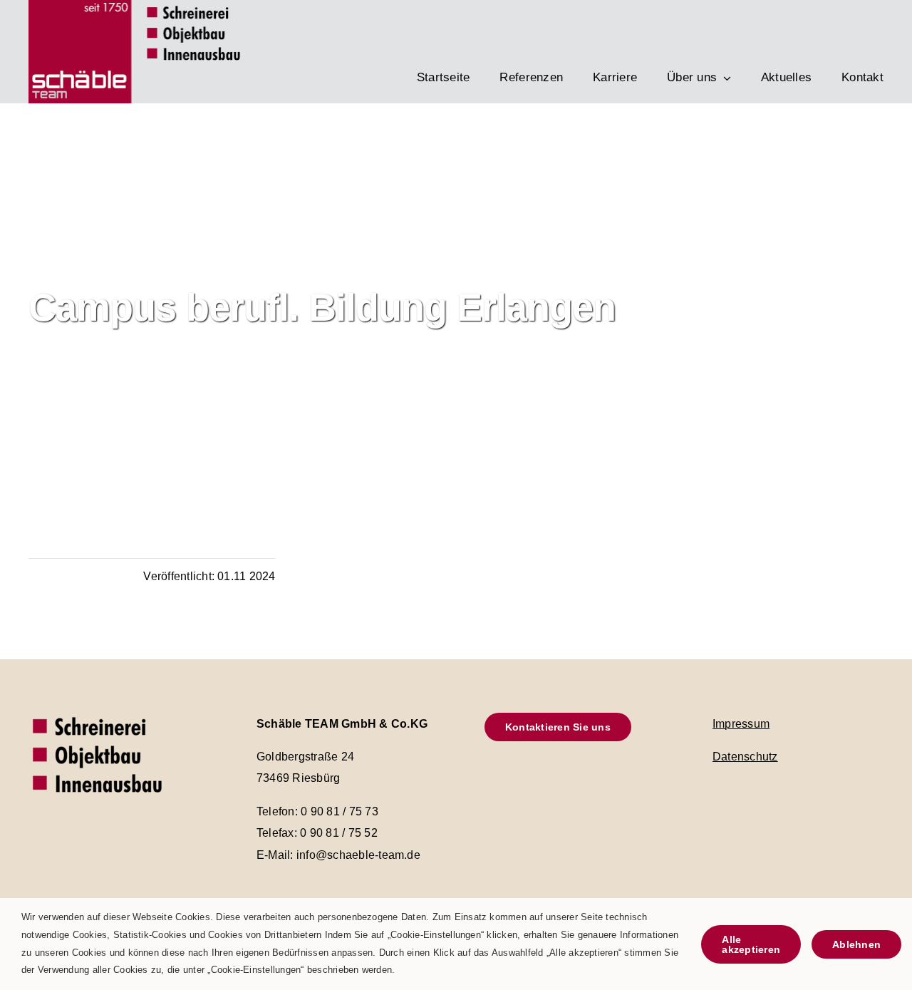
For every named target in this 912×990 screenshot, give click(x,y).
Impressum (741, 724)
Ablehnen (856, 944)
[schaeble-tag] (99, 714)
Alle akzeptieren (751, 944)
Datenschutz (745, 757)
